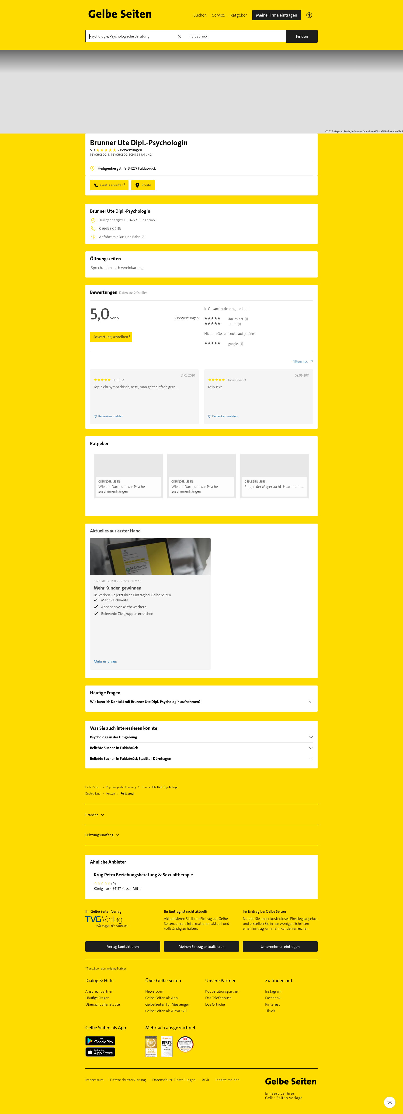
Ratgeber (238, 15)
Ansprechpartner (99, 991)
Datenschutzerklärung (128, 1080)
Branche (91, 814)
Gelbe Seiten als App (161, 998)
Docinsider (234, 380)
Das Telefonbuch (218, 998)
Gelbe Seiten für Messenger (167, 1004)
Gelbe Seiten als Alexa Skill (166, 1011)
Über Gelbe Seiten (163, 980)
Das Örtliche (215, 1004)
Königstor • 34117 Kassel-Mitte (143, 881)
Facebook (273, 998)
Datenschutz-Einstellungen (173, 1080)
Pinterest (272, 1004)
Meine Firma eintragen (276, 15)
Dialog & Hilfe (99, 980)
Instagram (273, 991)
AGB (205, 1080)
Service (218, 15)
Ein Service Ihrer (283, 1095)
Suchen (200, 15)
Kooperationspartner (222, 991)
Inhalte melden (227, 1080)
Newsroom (154, 991)
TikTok (270, 1011)
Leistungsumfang (99, 835)
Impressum (94, 1080)
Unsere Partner (220, 980)
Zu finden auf (278, 980)
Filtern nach (301, 361)
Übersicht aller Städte (102, 1004)
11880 (116, 380)
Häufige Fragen (97, 998)
